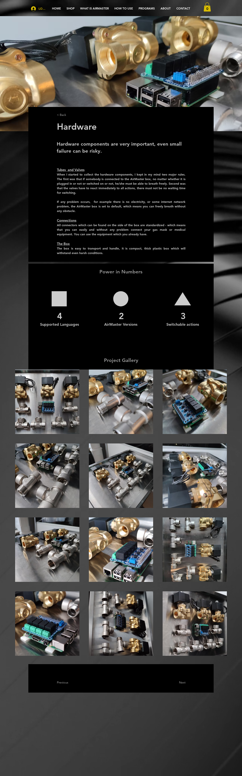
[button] (207, 7)
